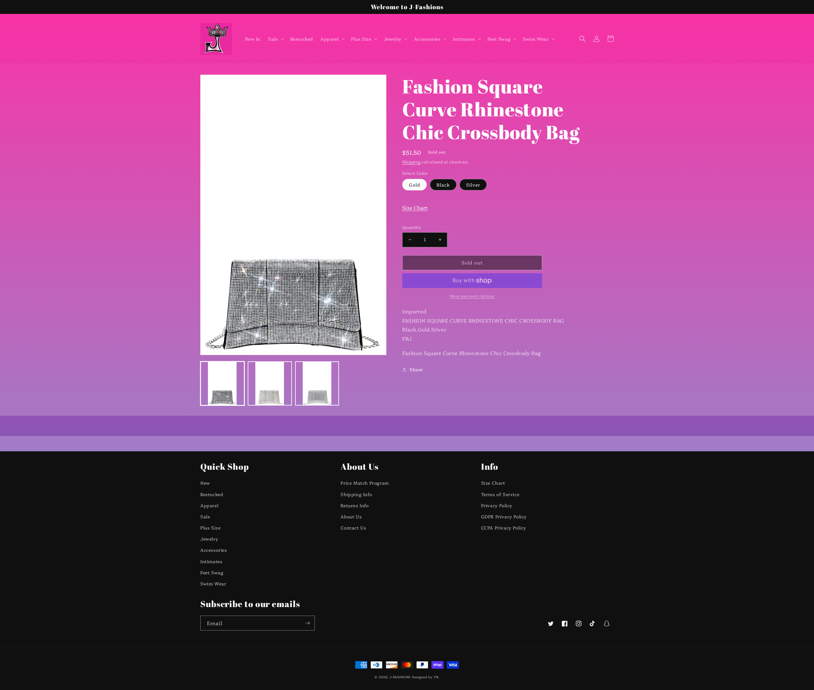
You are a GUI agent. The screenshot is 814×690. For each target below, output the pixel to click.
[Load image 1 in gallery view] (222, 383)
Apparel (209, 505)
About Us (351, 516)
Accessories (213, 550)
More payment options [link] (472, 295)
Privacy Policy (497, 505)
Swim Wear (213, 583)
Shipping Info (356, 494)
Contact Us (353, 527)
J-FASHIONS (400, 677)
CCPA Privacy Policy (503, 527)
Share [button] (416, 369)
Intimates (211, 561)
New (205, 483)
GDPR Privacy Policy (504, 516)
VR (436, 677)
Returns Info (355, 505)
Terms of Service (500, 494)
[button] (275, 38)
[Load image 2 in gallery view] (270, 383)
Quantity (411, 227)
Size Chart (415, 207)
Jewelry (209, 539)
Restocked (211, 494)
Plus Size (210, 527)
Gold (414, 184)
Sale (205, 516)
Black (443, 184)
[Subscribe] (307, 623)
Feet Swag (211, 572)
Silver (473, 184)
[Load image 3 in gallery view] (317, 383)
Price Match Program (365, 483)
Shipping (411, 161)
